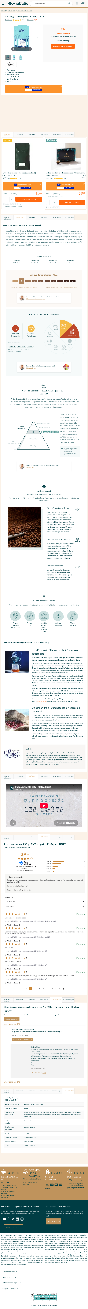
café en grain (69, 1247)
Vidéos (31, 134)
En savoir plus (54, 1221)
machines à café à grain (35, 1262)
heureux (75, 1175)
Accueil (3, 10)
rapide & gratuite (35, 1173)
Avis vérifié (81, 914)
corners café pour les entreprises (55, 1258)
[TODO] (28, 886)
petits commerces (62, 1237)
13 (59, 988)
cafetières (83, 1243)
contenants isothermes (79, 1245)
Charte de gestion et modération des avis (17, 847)
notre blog (31, 1214)
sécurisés (54, 1176)
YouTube (23, 1214)
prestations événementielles (9, 1258)
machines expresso (62, 1243)
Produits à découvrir (7, 135)
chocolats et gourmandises (74, 1256)
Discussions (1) (56, 134)
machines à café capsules (8, 1264)
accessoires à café (74, 1243)
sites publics (80, 1237)
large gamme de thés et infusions (76, 1254)
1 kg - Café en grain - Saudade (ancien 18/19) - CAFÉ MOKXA (20, 174)
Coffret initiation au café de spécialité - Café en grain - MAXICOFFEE (65, 174)
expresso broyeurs (50, 1245)
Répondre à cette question (22, 1039)
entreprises (83, 1235)
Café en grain (11, 10)
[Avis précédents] (26, 988)
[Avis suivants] (64, 988)
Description (19, 134)
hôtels (47, 1237)
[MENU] (3, 4)
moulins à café (21, 1264)
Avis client (44, 134)
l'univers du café (10, 1178)
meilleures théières (64, 1245)
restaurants (53, 1237)
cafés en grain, (42, 701)
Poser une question (11, 1019)
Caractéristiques (68, 134)
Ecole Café (4, 1256)
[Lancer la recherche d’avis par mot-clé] (84, 907)
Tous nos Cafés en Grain (24, 10)
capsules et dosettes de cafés (54, 1249)
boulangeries (72, 1237)
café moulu (80, 1247)
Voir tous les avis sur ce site (25, 870)
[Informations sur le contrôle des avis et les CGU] (36, 867)
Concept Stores (66, 1239)
